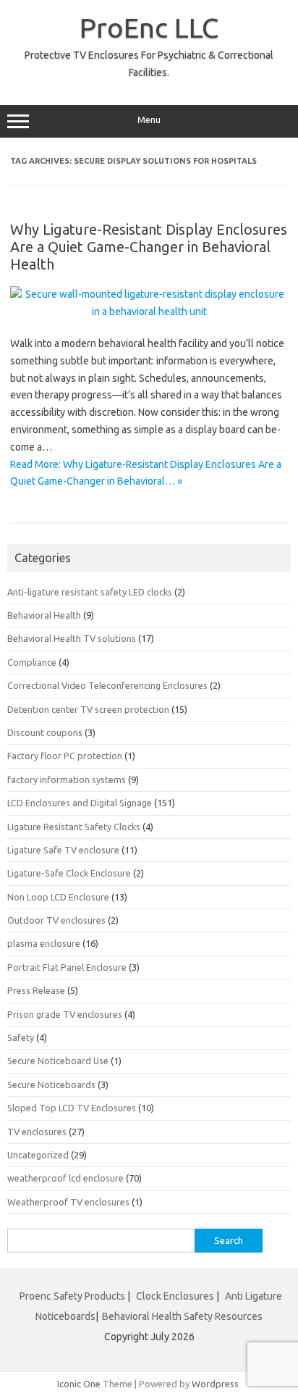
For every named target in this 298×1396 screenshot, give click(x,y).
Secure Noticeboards (51, 1084)
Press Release (36, 990)
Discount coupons (44, 732)
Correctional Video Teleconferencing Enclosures (107, 685)
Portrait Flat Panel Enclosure (67, 967)
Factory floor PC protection (64, 756)
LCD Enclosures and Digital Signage (79, 803)
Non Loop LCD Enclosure (58, 897)
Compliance (31, 662)
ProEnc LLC (149, 27)
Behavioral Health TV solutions (71, 638)
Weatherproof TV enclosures (68, 1202)
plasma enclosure (43, 943)
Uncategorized (38, 1155)
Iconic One (79, 1384)
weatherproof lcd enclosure (65, 1178)
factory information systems (66, 779)
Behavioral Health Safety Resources (182, 1316)
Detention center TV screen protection (88, 709)
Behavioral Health (44, 615)
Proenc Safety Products (73, 1296)
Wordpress (215, 1384)
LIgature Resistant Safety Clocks (73, 827)
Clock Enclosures (175, 1296)
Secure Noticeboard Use (57, 1061)
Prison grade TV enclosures (64, 1014)
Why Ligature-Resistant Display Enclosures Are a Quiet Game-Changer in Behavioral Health (148, 246)
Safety (20, 1037)
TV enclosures (37, 1132)
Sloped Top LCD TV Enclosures (71, 1108)
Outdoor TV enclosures (56, 920)
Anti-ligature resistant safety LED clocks (89, 592)
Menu (149, 119)
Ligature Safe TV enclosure (63, 850)
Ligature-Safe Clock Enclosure (69, 873)
